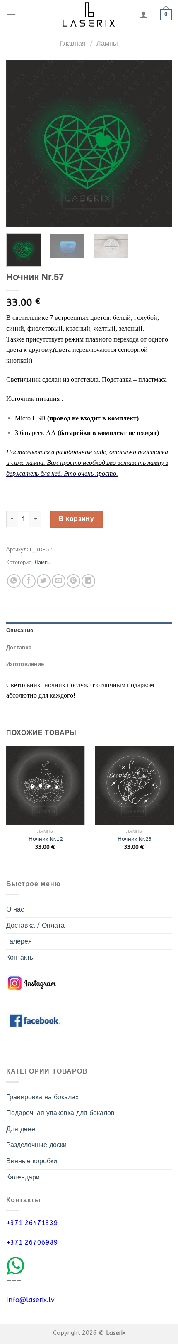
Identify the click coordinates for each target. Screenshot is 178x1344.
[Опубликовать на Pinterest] (73, 581)
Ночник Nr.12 (46, 839)
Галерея (19, 941)
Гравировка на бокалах (42, 1097)
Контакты (20, 957)
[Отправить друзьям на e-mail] (58, 581)
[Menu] (11, 14)
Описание (19, 630)
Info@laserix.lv (30, 1300)
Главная (73, 43)
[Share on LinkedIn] (88, 581)
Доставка (18, 647)
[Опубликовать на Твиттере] (44, 581)
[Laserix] (89, 14)
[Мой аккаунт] (144, 14)
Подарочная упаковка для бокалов (60, 1113)
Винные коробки (31, 1161)
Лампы (107, 43)
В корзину (76, 519)
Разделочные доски (36, 1145)
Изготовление (25, 664)
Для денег (22, 1129)
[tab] (89, 630)
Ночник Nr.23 (135, 839)
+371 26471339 (32, 1223)
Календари (23, 1177)
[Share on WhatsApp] (14, 581)
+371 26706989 (32, 1242)
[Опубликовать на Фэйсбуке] (29, 581)
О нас (15, 909)
